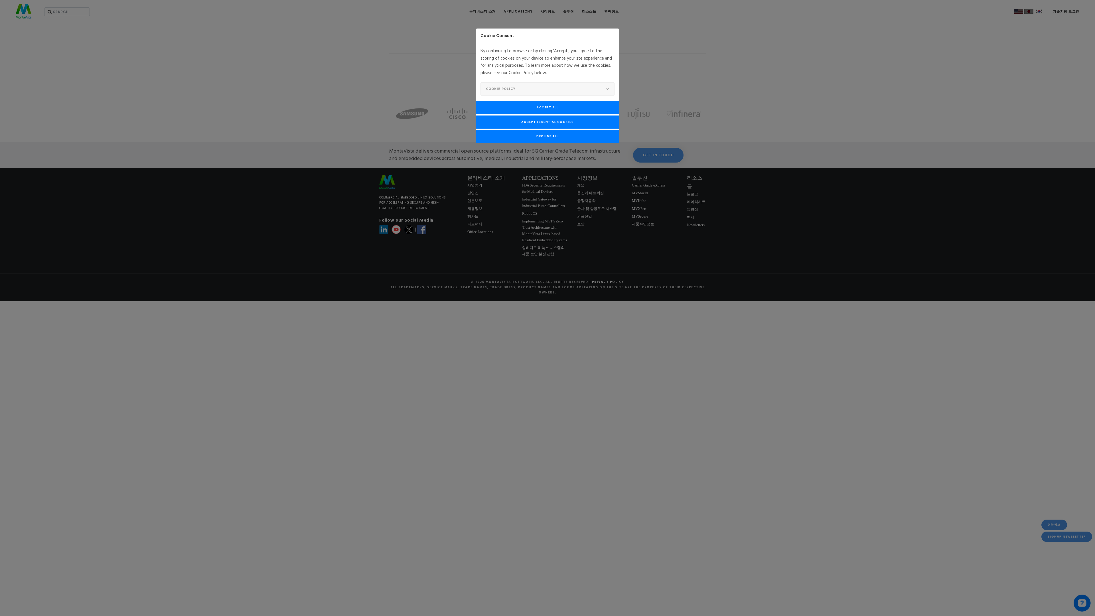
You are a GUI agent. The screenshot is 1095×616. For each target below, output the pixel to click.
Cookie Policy (501, 89)
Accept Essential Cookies (547, 122)
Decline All (547, 136)
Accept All (547, 107)
